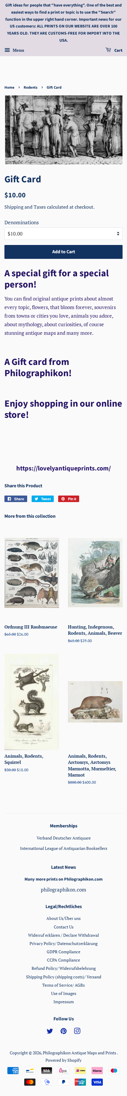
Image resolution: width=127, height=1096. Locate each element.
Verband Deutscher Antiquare (64, 838)
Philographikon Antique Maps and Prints (80, 1053)
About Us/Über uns (63, 918)
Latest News (63, 867)
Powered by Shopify (63, 1060)
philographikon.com (63, 889)
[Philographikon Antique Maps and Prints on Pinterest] (63, 1032)
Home (9, 87)
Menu (18, 50)
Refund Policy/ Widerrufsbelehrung (64, 968)
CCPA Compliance (63, 960)
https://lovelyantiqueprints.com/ (63, 468)
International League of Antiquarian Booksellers (63, 848)
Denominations (21, 222)
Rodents (31, 87)
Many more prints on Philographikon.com (63, 879)
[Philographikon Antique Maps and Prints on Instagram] (77, 1032)
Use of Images (63, 993)
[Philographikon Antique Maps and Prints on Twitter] (50, 1032)
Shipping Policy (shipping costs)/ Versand (63, 977)
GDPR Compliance (63, 951)
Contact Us (64, 927)
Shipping (14, 207)
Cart (118, 50)
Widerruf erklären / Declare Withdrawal (63, 935)
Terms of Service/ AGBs (63, 985)
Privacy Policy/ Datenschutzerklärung (63, 943)
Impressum (63, 1001)
